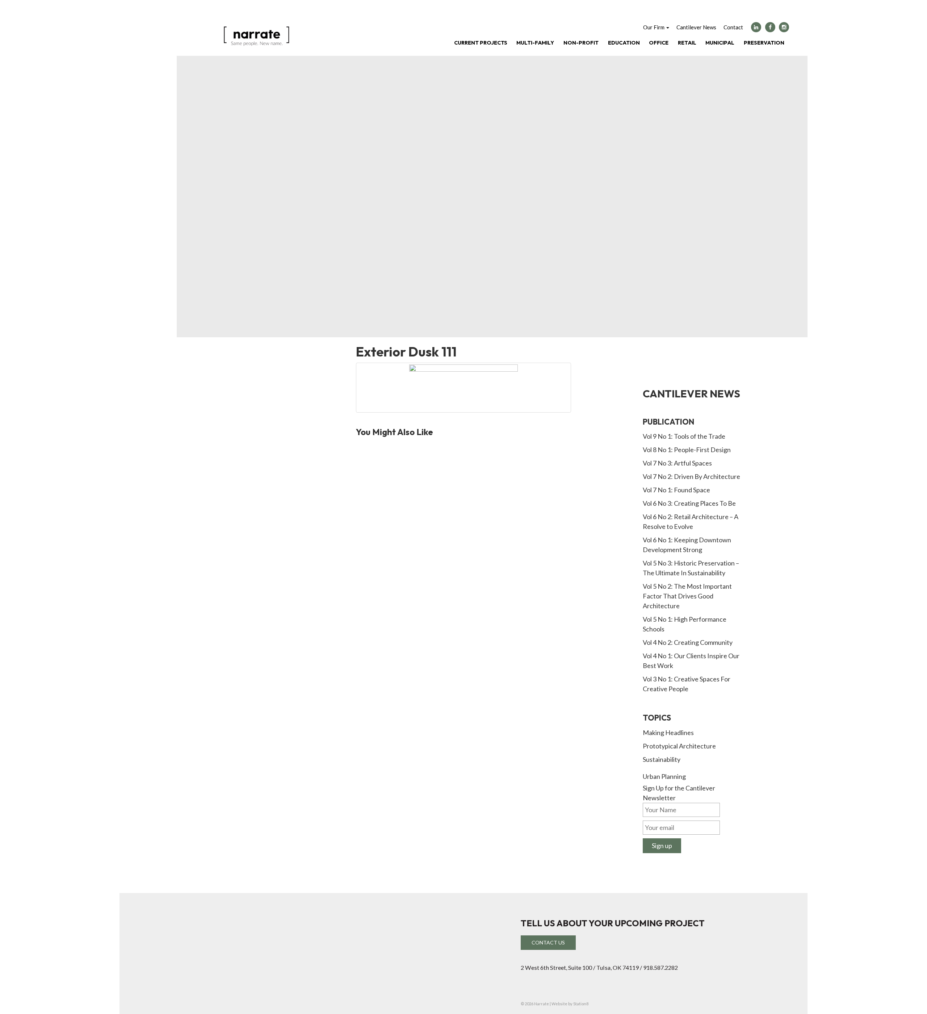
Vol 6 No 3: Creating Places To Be (689, 503)
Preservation (764, 42)
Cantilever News (696, 27)
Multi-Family (535, 42)
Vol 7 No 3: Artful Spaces (677, 463)
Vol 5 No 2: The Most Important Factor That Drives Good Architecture (687, 596)
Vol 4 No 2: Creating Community (688, 642)
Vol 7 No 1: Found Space (676, 490)
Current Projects (480, 42)
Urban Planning (664, 776)
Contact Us (548, 942)
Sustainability (661, 759)
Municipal (719, 42)
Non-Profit (581, 42)
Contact (733, 27)
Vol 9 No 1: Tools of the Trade (684, 436)
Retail (687, 42)
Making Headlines (668, 732)
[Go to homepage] (256, 35)
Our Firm (654, 27)
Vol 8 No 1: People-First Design (687, 450)
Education (624, 42)
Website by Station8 (569, 1003)
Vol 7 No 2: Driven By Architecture (691, 476)
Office (658, 42)
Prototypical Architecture (679, 746)
